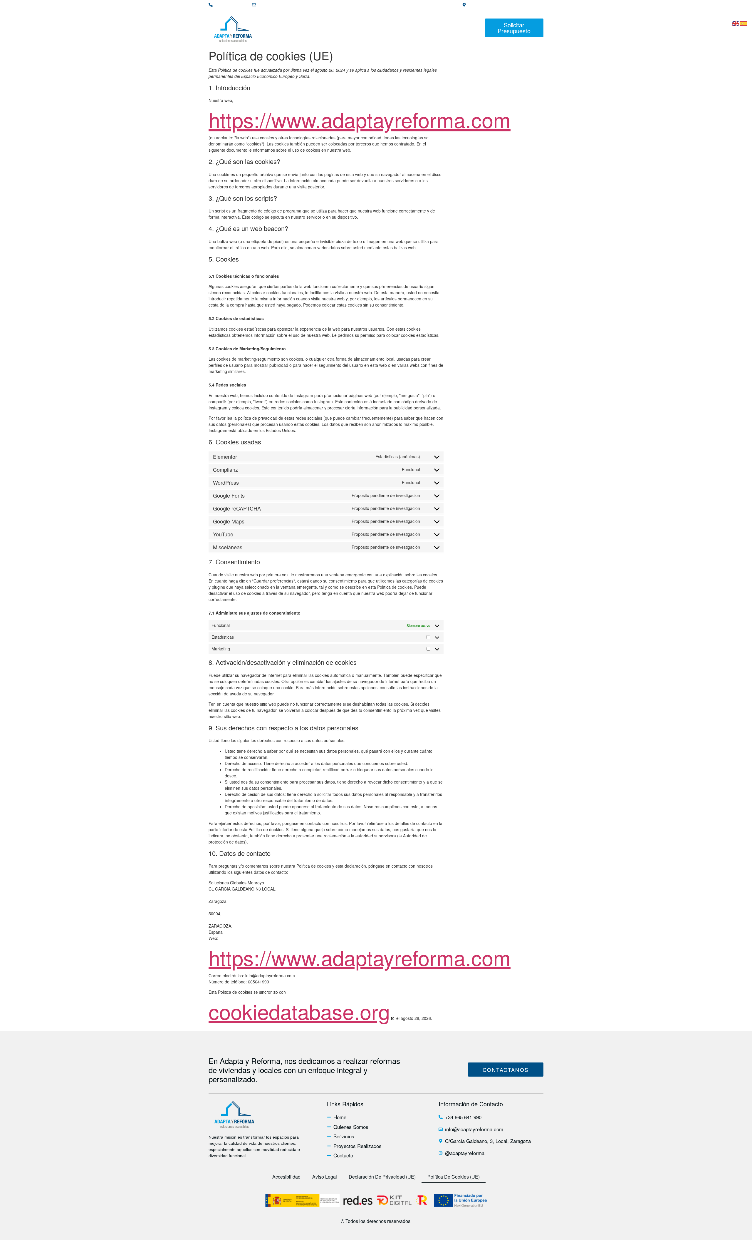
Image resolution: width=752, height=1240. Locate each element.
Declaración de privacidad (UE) (382, 1176)
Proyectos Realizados (412, 28)
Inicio (272, 28)
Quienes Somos (313, 28)
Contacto (465, 28)
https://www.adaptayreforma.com (360, 119)
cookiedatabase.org (299, 1011)
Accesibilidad (286, 1176)
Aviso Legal (324, 1176)
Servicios (359, 28)
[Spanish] (744, 20)
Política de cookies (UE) (453, 1176)
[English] (736, 20)
